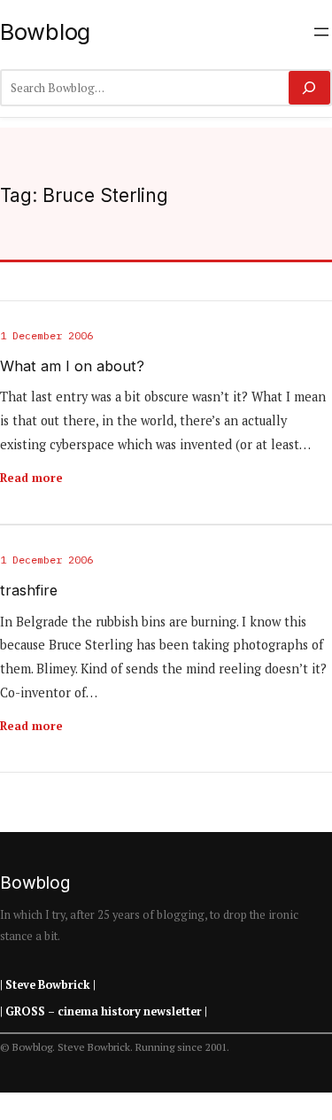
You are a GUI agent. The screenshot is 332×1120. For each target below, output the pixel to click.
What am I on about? (72, 366)
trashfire (29, 590)
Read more (31, 478)
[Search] (309, 88)
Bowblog (45, 31)
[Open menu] (321, 32)
